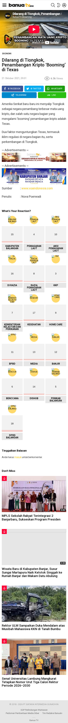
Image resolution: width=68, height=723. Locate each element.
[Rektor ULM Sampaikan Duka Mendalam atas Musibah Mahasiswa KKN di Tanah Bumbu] (34, 604)
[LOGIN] (64, 5)
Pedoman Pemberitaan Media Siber (22, 713)
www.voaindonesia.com (37, 188)
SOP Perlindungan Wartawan (34, 710)
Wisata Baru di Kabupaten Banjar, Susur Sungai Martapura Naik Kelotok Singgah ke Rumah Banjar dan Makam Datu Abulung (32, 572)
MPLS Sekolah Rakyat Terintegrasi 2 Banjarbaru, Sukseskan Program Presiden (31, 517)
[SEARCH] (53, 5)
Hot (4, 478)
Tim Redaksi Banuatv (52, 713)
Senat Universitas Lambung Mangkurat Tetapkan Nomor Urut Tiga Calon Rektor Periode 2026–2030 (30, 682)
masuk (17, 457)
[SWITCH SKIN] (59, 5)
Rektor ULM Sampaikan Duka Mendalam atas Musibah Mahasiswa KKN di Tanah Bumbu (33, 627)
